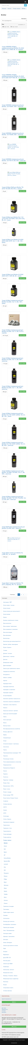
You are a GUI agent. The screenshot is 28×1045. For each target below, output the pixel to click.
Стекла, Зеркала (7, 819)
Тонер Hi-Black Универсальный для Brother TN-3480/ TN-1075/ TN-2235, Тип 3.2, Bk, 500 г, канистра (14, 498)
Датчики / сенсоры (7, 653)
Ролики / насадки (7, 792)
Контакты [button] (14, 1026)
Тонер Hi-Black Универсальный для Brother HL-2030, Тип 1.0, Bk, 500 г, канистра (12, 359)
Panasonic (6, 873)
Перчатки (5, 755)
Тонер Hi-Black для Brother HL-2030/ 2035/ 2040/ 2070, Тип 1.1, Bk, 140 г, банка (12, 241)
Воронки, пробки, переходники (10, 644)
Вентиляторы (6, 638)
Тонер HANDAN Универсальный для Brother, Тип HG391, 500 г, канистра (13, 105)
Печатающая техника (8, 759)
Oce (4, 867)
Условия (4, 1011)
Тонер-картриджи (7, 834)
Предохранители (7, 765)
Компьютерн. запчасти (8, 969)
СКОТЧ (5, 807)
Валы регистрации (7, 632)
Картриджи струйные (8, 692)
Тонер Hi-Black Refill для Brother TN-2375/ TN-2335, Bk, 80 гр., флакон (13, 188)
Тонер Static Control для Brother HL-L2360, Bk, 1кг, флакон (12, 553)
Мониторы (5, 981)
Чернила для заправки (8, 927)
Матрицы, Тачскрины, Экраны (10, 975)
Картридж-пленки (7, 683)
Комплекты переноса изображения (11, 701)
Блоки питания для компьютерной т (11, 611)
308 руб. (5, 245)
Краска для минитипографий (10, 713)
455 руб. (5, 163)
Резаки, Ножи (6, 783)
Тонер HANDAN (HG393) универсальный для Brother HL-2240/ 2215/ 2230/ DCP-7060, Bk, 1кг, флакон (13, 76)
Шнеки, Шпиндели (7, 942)
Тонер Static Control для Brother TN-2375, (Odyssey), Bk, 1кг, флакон (12, 583)
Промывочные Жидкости (9, 768)
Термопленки (6, 825)
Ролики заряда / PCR (8, 795)
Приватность (5, 1009)
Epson (5, 852)
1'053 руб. (5, 80)
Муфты (5, 734)
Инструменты (6, 674)
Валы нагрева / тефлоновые (10, 626)
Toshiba (5, 894)
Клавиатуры (6, 966)
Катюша (5, 900)
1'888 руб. (5, 587)
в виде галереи (15, 26)
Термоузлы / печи (7, 828)
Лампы (5, 716)
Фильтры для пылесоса (8, 921)
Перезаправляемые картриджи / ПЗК (12, 752)
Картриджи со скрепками (9, 689)
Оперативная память (8, 987)
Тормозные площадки (8, 906)
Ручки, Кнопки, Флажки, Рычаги (10, 798)
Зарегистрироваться (6, 999)
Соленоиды (6, 816)
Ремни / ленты (6, 789)
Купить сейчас (22, 52)
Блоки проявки (6, 614)
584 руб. (5, 109)
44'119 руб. (5, 335)
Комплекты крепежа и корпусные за (11, 698)
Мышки (5, 984)
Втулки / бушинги (7, 647)
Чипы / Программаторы (8, 930)
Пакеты (5, 749)
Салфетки (5, 801)
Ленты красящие (7, 719)
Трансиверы (6, 909)
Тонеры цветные (7, 837)
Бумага (5, 617)
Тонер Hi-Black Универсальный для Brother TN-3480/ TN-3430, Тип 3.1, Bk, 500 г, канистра (13, 472)
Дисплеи (5, 659)
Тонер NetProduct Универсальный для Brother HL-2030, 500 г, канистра (13, 527)
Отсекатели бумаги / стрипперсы (11, 743)
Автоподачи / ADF (7, 602)
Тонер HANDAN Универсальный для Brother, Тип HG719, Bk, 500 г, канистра (13, 159)
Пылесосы (5, 777)
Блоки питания (6, 608)
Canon (5, 846)
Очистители (6, 746)
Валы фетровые (7, 635)
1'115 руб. (5, 363)
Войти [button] (14, 1002)
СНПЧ (4, 813)
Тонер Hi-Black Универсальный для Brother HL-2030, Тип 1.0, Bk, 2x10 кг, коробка (13, 331)
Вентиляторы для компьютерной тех (12, 641)
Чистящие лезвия (7, 933)
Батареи (5, 951)
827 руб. (5, 502)
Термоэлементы (7, 831)
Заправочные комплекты (9, 671)
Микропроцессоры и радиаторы (10, 978)
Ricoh (4, 882)
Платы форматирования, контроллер (12, 762)
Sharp (5, 888)
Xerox (5, 897)
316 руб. (5, 419)
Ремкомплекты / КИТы (8, 786)
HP (4, 855)
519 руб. (5, 531)
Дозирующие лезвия (8, 662)
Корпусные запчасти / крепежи (10, 710)
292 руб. (5, 278)
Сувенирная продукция (8, 822)
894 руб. (5, 476)
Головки (5, 650)
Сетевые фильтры (7, 804)
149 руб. (5, 222)
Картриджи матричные (8, 686)
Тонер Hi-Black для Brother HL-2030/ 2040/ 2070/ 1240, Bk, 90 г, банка (12, 275)
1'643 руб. (5, 557)
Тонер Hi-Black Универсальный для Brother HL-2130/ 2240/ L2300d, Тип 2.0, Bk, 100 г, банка (13, 414)
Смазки (5, 810)
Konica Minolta (7, 858)
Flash (4, 948)
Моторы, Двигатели (7, 731)
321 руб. (5, 306)
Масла (4, 722)
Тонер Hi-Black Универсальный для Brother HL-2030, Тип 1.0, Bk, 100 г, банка (12, 301)
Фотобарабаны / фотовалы (9, 924)
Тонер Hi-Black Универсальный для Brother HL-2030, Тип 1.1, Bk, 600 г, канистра (12, 387)
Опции (4, 740)
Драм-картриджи (7, 665)
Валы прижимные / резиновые (10, 629)
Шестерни (5, 939)
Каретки (5, 680)
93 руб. (4, 191)
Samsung (5, 885)
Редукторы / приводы (8, 780)
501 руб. (5, 137)
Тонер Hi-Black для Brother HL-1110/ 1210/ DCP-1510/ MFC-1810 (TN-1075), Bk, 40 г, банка (13, 218)
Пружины (5, 774)
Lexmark (5, 864)
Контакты (4, 1012)
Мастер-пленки (6, 725)
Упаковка (5, 915)
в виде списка (6, 26)
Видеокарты (6, 954)
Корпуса (5, 707)
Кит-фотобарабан (7, 695)
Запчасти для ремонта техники (10, 945)
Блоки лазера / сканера (8, 605)
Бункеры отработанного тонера (10, 620)
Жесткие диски (6, 960)
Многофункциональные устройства (11, 728)
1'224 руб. (5, 52)
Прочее (5, 771)
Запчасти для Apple (7, 963)
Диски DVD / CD (7, 957)
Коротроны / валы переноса (10, 704)
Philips (5, 879)
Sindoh (5, 891)
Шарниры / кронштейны (9, 936)
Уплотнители (6, 918)
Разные (5, 903)
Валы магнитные (7, 623)
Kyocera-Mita (6, 861)
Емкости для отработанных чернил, (11, 668)
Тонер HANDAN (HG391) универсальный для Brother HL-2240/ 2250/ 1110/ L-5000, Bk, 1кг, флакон (13, 48)
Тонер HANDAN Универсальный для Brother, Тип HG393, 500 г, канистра (13, 133)
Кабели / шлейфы (7, 677)
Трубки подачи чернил (8, 912)
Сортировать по (21, 24)
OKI (4, 870)
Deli (4, 849)
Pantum (5, 876)
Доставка (4, 1008)
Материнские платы (8, 972)
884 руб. (5, 391)
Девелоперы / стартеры (8, 656)
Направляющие (7, 737)
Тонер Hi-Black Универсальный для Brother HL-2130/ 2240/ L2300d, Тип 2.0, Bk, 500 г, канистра (13, 443)
